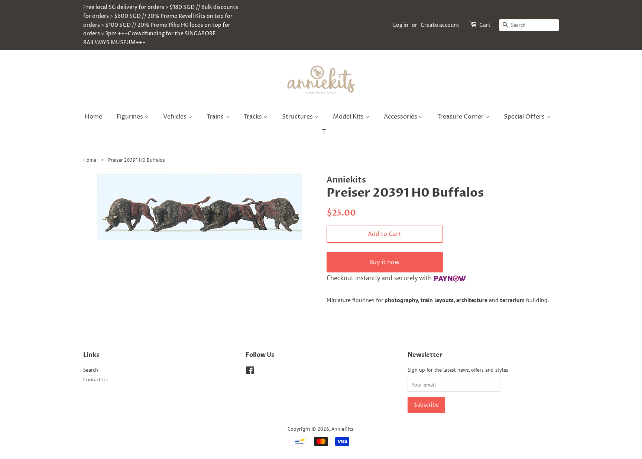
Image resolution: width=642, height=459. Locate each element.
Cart (485, 25)
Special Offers (525, 117)
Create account (440, 25)
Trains (216, 117)
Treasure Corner (461, 117)
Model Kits (349, 117)
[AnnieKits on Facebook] (250, 371)
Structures (298, 117)
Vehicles (175, 117)
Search (90, 369)
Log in (400, 25)
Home (93, 117)
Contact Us (95, 379)
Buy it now (384, 262)
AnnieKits (342, 429)
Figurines (131, 117)
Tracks (253, 117)
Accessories (401, 117)
